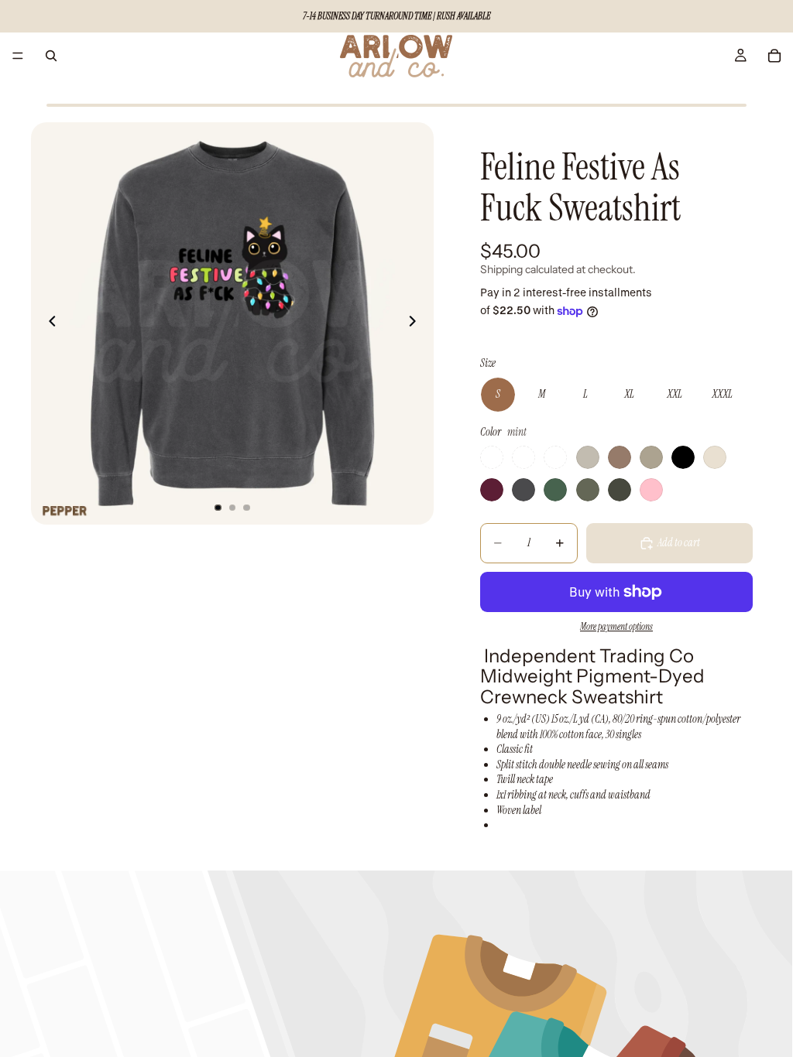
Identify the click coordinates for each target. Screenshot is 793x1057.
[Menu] (18, 56)
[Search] (51, 56)
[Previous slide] (48, 323)
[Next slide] (417, 323)
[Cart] (774, 56)
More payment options (616, 627)
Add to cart (678, 542)
